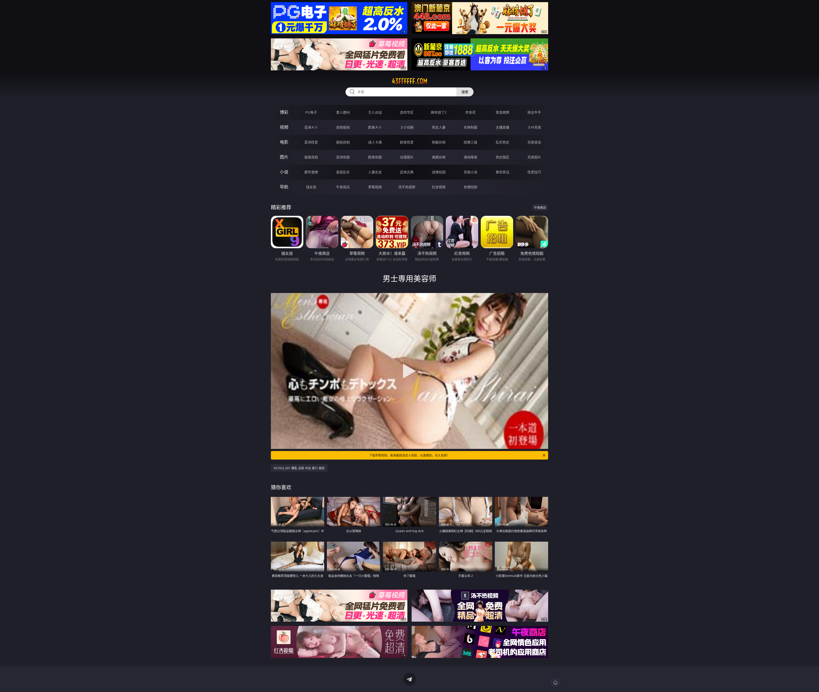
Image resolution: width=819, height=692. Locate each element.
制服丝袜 (439, 142)
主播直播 (502, 127)
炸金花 (470, 112)
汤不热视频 (406, 187)
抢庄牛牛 (534, 112)
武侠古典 (407, 172)
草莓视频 (375, 187)
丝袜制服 (470, 127)
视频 (284, 127)
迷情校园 (439, 172)
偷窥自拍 (311, 157)
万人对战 (375, 112)
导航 (284, 187)
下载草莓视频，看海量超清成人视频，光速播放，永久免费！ (409, 455)
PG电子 (311, 112)
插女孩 (311, 187)
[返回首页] (555, 682)
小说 (284, 172)
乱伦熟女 (502, 142)
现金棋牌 (502, 112)
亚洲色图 (343, 157)
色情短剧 (470, 187)
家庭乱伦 (343, 172)
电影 (284, 142)
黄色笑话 (502, 172)
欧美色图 (375, 157)
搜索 (465, 92)
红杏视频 (439, 187)
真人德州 (343, 112)
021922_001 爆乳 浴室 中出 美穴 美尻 (299, 468)
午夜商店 (343, 187)
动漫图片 (407, 157)
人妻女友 (375, 172)
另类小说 (470, 172)
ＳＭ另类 (534, 127)
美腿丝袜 (439, 157)
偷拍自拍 (343, 142)
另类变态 (534, 142)
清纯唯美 (470, 157)
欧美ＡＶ (375, 127)
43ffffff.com (409, 81)
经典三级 (470, 142)
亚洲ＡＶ (311, 127)
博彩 (284, 112)
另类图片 (534, 157)
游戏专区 (407, 112)
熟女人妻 (439, 127)
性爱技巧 (534, 172)
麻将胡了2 (438, 112)
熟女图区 (502, 157)
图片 (284, 157)
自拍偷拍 (343, 127)
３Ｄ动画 (407, 127)
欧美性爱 (407, 142)
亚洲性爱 (311, 142)
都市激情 (311, 172)
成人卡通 (375, 142)
